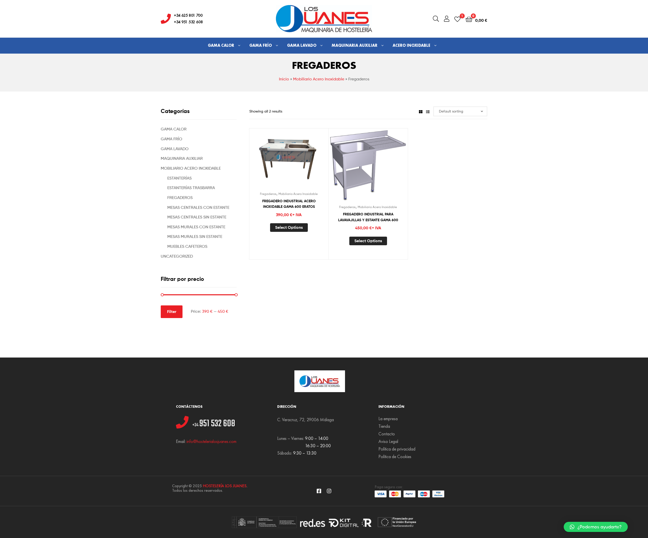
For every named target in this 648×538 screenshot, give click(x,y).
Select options (289, 227)
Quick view (301, 161)
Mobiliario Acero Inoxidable (318, 79)
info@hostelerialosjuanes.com (211, 441)
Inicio (284, 79)
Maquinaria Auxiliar (354, 45)
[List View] (428, 111)
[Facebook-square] (318, 491)
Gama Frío (260, 45)
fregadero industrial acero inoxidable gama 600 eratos (289, 204)
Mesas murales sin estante (194, 236)
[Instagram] (329, 491)
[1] (457, 19)
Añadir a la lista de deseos (276, 161)
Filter (171, 311)
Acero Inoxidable (411, 45)
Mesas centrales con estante (198, 207)
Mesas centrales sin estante (196, 217)
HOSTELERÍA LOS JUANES (225, 485)
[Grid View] (421, 111)
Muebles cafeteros (187, 246)
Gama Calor (221, 45)
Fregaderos (268, 194)
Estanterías (179, 178)
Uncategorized (177, 256)
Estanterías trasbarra (191, 187)
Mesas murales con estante (196, 227)
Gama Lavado (301, 45)
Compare (288, 161)
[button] (596, 527)
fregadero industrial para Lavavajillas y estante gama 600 (368, 217)
